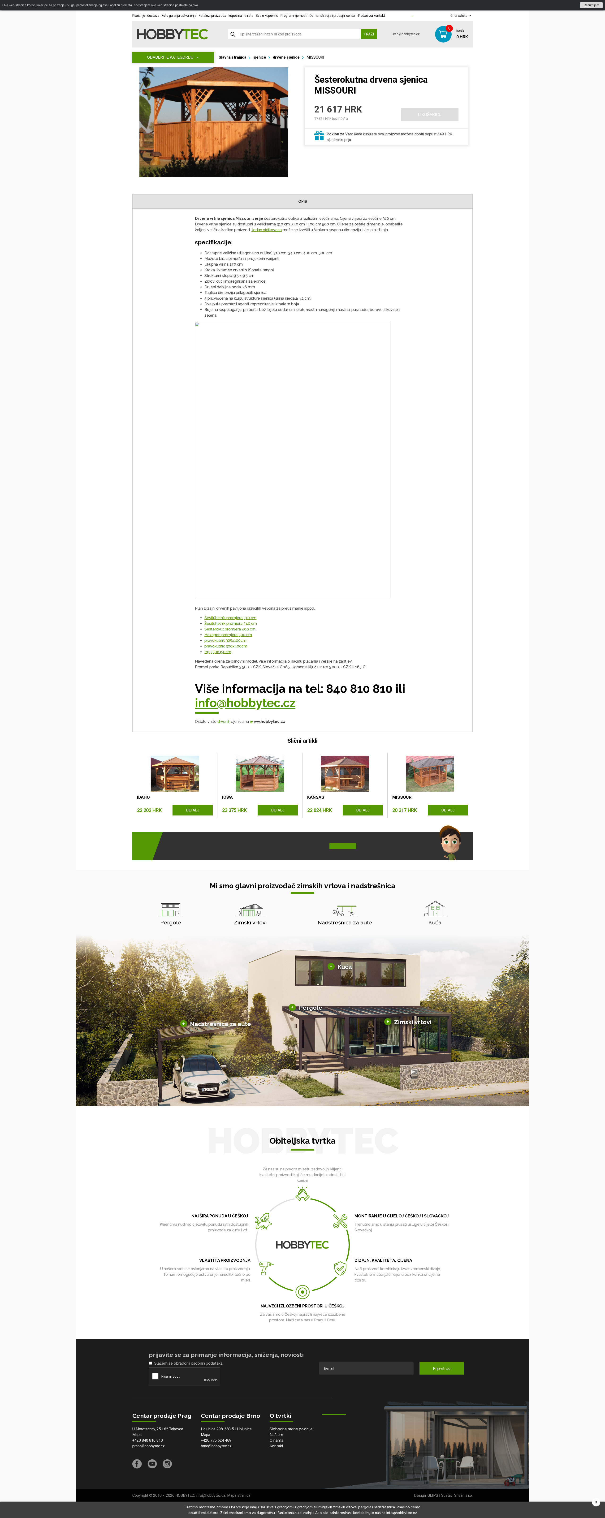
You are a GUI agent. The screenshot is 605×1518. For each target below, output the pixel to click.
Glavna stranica (232, 57)
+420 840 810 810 (147, 1440)
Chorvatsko (459, 15)
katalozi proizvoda (212, 15)
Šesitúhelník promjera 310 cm (230, 618)
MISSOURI (315, 57)
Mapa (137, 1434)
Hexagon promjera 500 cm (228, 635)
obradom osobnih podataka (198, 1363)
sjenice (259, 57)
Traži (369, 34)
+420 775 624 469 (216, 1440)
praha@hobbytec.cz (148, 1446)
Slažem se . (188, 1363)
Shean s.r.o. (463, 1495)
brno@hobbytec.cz (216, 1446)
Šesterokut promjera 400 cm (229, 629)
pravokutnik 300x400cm (225, 646)
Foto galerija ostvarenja (179, 15)
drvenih (223, 721)
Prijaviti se (441, 1368)
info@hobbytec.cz (406, 34)
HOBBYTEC (184, 1495)
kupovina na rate (241, 15)
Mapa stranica (238, 1495)
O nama (276, 1440)
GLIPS (433, 1495)
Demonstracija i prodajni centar (333, 15)
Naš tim (276, 1434)
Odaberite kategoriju (170, 57)
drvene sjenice (286, 57)
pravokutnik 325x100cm (225, 640)
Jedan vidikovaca (266, 230)
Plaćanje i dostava (145, 15)
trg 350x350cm (217, 652)
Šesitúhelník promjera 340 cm (230, 623)
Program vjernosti (294, 15)
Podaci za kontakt (371, 15)
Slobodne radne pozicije (291, 1429)
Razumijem (591, 5)
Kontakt (276, 1446)
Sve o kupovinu (267, 15)
